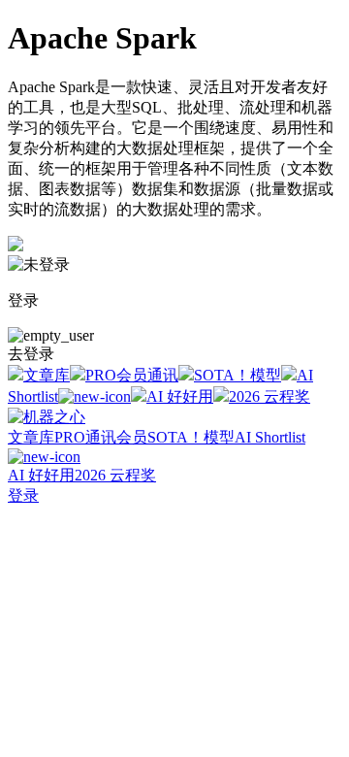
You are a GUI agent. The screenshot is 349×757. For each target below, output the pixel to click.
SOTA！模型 (237, 375)
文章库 (46, 375)
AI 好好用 (179, 396)
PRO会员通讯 (131, 375)
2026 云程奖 (269, 396)
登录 (23, 495)
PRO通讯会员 (100, 437)
